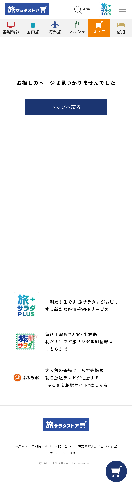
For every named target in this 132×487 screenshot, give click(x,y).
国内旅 (32, 31)
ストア (99, 31)
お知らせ (21, 446)
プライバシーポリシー (66, 453)
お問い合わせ (64, 446)
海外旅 (54, 31)
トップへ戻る (66, 106)
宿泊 (121, 31)
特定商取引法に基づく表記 (97, 446)
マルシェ (77, 31)
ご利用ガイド (41, 446)
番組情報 (11, 31)
